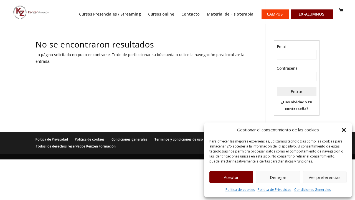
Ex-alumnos (311, 14)
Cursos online (161, 14)
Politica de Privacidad (274, 189)
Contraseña (287, 68)
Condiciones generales (129, 139)
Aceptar (231, 177)
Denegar (278, 177)
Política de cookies (240, 189)
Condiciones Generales (312, 189)
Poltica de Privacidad (52, 139)
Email (281, 46)
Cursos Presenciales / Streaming (110, 14)
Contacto (190, 14)
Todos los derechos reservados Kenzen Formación (76, 146)
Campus (275, 14)
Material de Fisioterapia (230, 14)
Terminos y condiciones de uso (178, 139)
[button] (344, 130)
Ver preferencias (325, 177)
